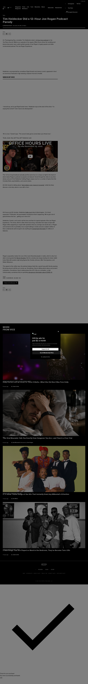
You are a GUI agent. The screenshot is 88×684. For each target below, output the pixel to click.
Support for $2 (45, 349)
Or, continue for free (45, 356)
